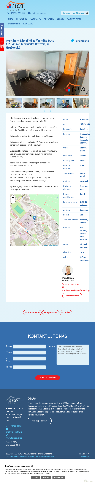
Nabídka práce (74, 19)
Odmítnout (46, 477)
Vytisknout (52, 312)
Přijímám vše (58, 477)
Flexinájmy (35, 19)
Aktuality (49, 19)
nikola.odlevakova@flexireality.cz (76, 290)
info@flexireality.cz (38, 13)
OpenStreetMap (53, 245)
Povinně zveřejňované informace (20, 456)
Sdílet (67, 312)
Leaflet (45, 245)
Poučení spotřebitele (45, 456)
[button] (34, 218)
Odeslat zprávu (48, 377)
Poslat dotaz (34, 312)
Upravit (35, 477)
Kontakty (28, 23)
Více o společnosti (40, 421)
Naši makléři (14, 23)
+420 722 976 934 (72, 284)
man (85, 456)
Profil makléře (72, 295)
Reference (21, 19)
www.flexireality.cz (14, 438)
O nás (10, 19)
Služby (60, 19)
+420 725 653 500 (17, 13)
